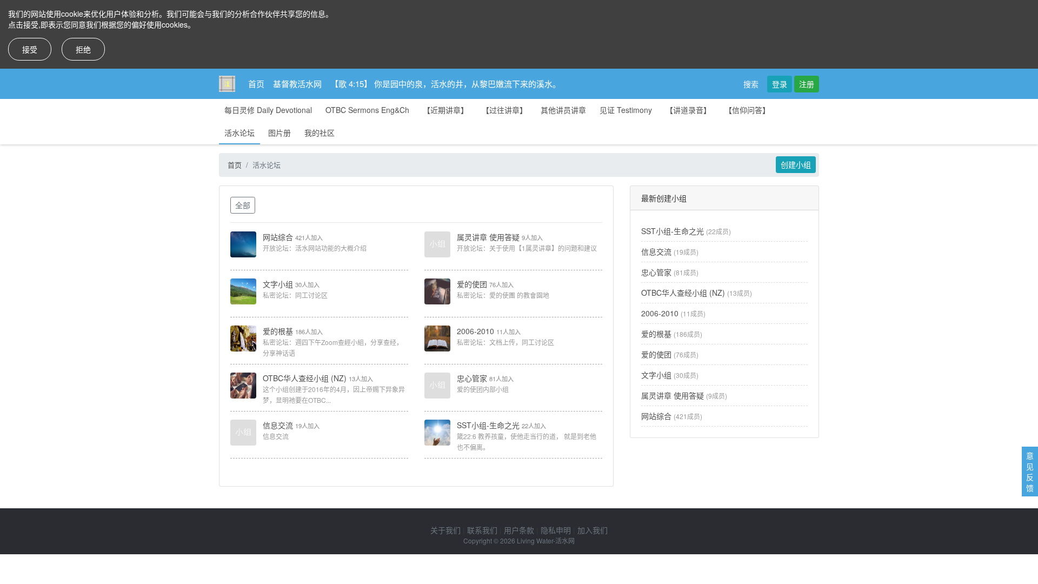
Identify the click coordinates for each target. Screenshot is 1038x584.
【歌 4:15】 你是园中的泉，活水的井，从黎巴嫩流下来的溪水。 (445, 83)
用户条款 (519, 530)
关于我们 (445, 530)
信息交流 (278, 425)
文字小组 (278, 283)
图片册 (279, 132)
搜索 (750, 83)
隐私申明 (556, 530)
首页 (256, 83)
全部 (242, 205)
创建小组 (796, 164)
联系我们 (482, 530)
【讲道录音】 (688, 109)
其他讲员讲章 (563, 109)
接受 (29, 49)
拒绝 (83, 49)
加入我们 (592, 530)
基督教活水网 (297, 83)
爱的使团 (472, 283)
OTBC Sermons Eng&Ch (367, 109)
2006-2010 (475, 331)
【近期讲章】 (445, 109)
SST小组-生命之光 (488, 425)
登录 (779, 83)
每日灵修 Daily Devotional (268, 109)
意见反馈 (1030, 471)
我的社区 (319, 132)
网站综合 (278, 236)
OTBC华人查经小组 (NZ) (305, 378)
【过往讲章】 (504, 109)
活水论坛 (239, 132)
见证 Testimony (626, 109)
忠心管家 (472, 378)
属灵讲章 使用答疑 (488, 236)
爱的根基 (278, 331)
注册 (806, 83)
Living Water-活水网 (546, 540)
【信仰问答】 (747, 109)
